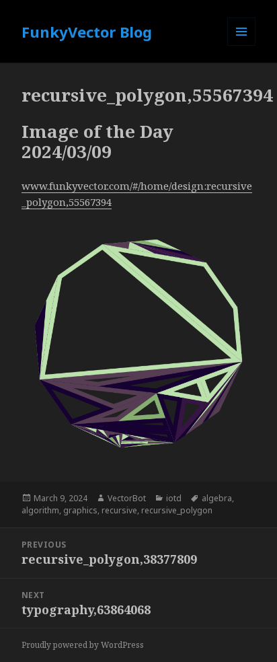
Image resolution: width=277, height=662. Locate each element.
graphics (80, 510)
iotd (174, 498)
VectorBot (127, 498)
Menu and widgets (241, 45)
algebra (217, 498)
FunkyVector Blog (87, 32)
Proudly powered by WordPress (83, 645)
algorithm (40, 510)
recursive (119, 510)
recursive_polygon (176, 510)
